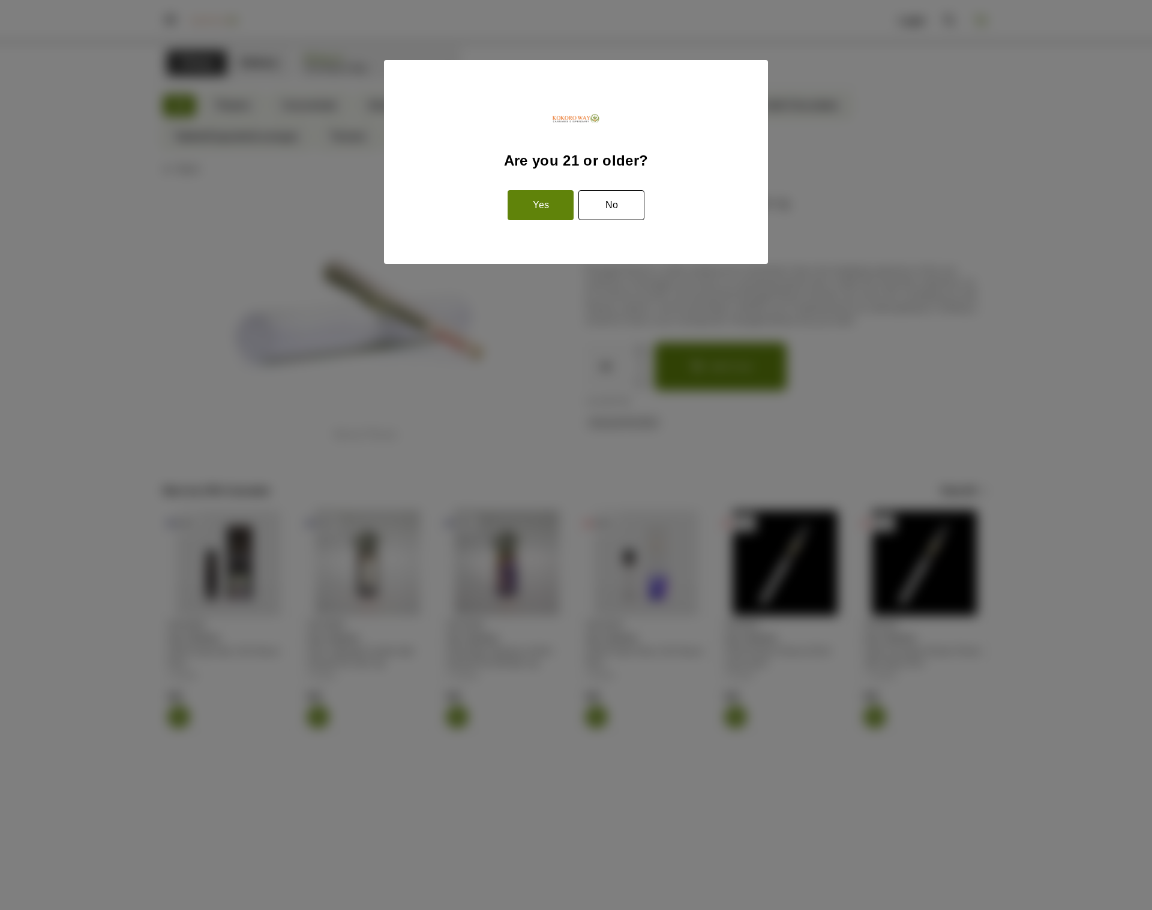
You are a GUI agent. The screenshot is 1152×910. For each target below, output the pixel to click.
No (611, 205)
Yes (541, 205)
